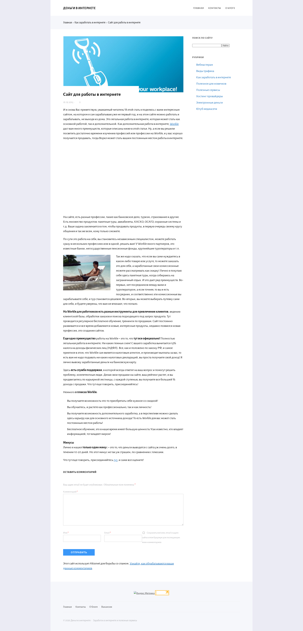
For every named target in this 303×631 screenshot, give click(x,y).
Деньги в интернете (79, 8)
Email (107, 533)
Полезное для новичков (211, 83)
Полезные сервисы (208, 90)
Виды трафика (205, 71)
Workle (174, 123)
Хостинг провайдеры (209, 96)
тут (115, 460)
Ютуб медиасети (206, 108)
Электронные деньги (209, 102)
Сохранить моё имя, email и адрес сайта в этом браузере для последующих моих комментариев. (161, 537)
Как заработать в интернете (213, 77)
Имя (66, 533)
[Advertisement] (109, 175)
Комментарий (70, 492)
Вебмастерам (204, 64)
